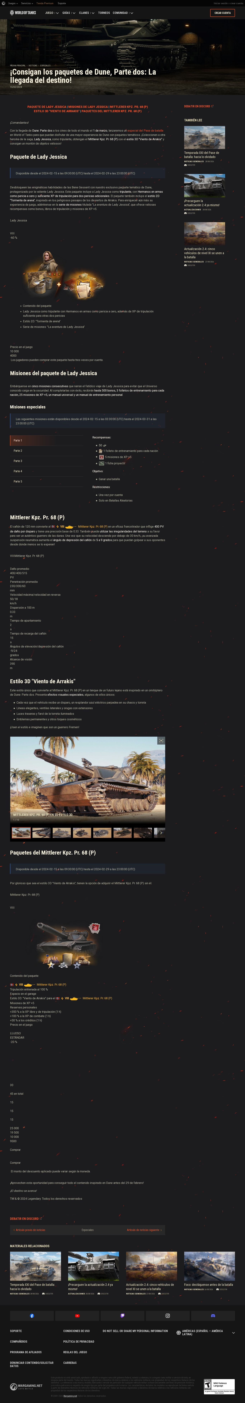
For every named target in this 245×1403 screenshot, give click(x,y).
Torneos (104, 13)
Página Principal (18, 65)
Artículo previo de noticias (30, 1230)
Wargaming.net (70, 1396)
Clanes (84, 13)
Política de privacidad (78, 1341)
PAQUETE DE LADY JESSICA (46, 107)
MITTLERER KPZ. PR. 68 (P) (129, 107)
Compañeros (18, 1341)
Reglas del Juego (75, 1352)
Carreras (70, 1363)
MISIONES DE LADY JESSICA (88, 107)
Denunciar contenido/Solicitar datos (31, 1364)
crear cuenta (236, 3)
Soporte (16, 1331)
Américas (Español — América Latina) (202, 1332)
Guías (66, 13)
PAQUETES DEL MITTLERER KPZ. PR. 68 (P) (112, 111)
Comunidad (120, 13)
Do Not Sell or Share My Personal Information (135, 1331)
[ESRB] (219, 1387)
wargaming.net (26, 1387)
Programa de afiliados (26, 1352)
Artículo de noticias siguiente (143, 1230)
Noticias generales (194, 161)
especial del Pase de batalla (145, 130)
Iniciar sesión (221, 3)
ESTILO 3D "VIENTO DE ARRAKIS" (56, 111)
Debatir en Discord (197, 106)
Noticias (33, 65)
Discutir (191, 165)
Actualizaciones (192, 210)
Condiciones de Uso (76, 1331)
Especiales (45, 65)
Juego (49, 13)
